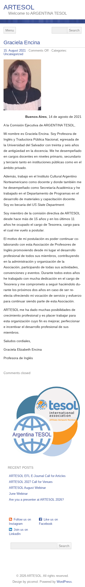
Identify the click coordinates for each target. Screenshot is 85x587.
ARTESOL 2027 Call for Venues (31, 482)
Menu (9, 30)
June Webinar (18, 493)
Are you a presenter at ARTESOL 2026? (36, 499)
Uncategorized (13, 54)
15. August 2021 (15, 50)
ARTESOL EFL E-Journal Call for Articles (37, 476)
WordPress (64, 581)
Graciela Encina (22, 42)
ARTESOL (19, 7)
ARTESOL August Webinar (27, 488)
